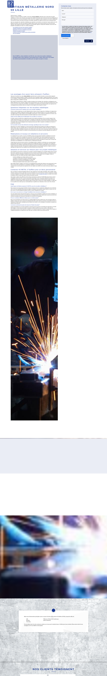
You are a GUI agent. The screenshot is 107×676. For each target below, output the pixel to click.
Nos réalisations (60, 2)
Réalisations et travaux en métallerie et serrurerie (22, 29)
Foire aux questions (16, 33)
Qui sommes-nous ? (39, 2)
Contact (77, 2)
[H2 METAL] (10, 2)
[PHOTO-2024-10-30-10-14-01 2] (53, 541)
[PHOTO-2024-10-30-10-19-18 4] (30, 587)
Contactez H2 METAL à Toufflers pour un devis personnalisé (24, 32)
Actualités (69, 2)
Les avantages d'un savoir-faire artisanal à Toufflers (22, 27)
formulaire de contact (43, 173)
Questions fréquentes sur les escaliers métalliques (22, 28)
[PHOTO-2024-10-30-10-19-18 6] (42, 564)
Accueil (30, 2)
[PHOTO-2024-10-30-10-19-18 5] (76, 564)
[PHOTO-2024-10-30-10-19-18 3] (65, 587)
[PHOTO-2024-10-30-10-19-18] (76, 541)
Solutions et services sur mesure (19, 30)
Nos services (49, 2)
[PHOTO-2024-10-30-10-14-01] (30, 541)
